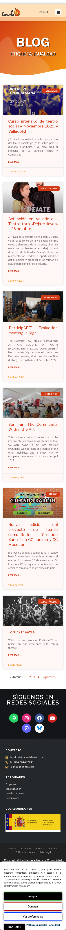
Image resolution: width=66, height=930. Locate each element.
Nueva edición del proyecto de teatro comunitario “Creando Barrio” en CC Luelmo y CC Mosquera (33, 534)
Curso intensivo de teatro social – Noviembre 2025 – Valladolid (33, 126)
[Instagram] (26, 718)
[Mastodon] (26, 728)
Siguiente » (49, 677)
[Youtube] (52, 718)
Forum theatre (21, 632)
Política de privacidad (36, 925)
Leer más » (14, 162)
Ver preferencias (33, 916)
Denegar (33, 906)
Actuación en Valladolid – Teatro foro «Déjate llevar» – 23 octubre (33, 224)
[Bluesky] (39, 728)
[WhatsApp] (13, 718)
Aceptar (33, 896)
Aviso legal (54, 925)
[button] (58, 12)
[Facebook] (39, 718)
